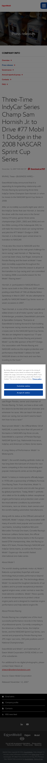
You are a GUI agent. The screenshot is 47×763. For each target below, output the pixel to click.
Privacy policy (37, 379)
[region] (23, 381)
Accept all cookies (23, 393)
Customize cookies (23, 386)
